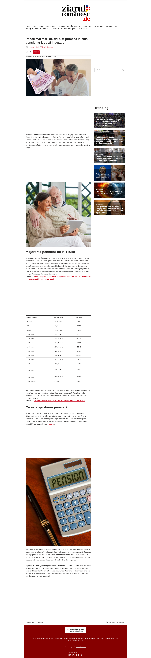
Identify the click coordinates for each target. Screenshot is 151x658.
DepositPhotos (81, 647)
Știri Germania (38, 26)
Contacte (40, 623)
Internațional (50, 26)
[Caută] (123, 70)
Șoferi (116, 26)
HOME (28, 26)
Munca (45, 29)
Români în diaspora (68, 29)
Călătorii (108, 26)
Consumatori (87, 26)
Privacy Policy (111, 622)
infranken (51, 424)
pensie (36, 52)
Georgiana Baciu (33, 47)
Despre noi (30, 623)
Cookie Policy (120, 622)
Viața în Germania (73, 26)
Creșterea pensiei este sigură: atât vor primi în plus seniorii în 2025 (59, 401)
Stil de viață (99, 26)
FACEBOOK (82, 29)
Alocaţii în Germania (33, 29)
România (61, 26)
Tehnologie (55, 29)
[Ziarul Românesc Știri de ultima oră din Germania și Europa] (75, 12)
